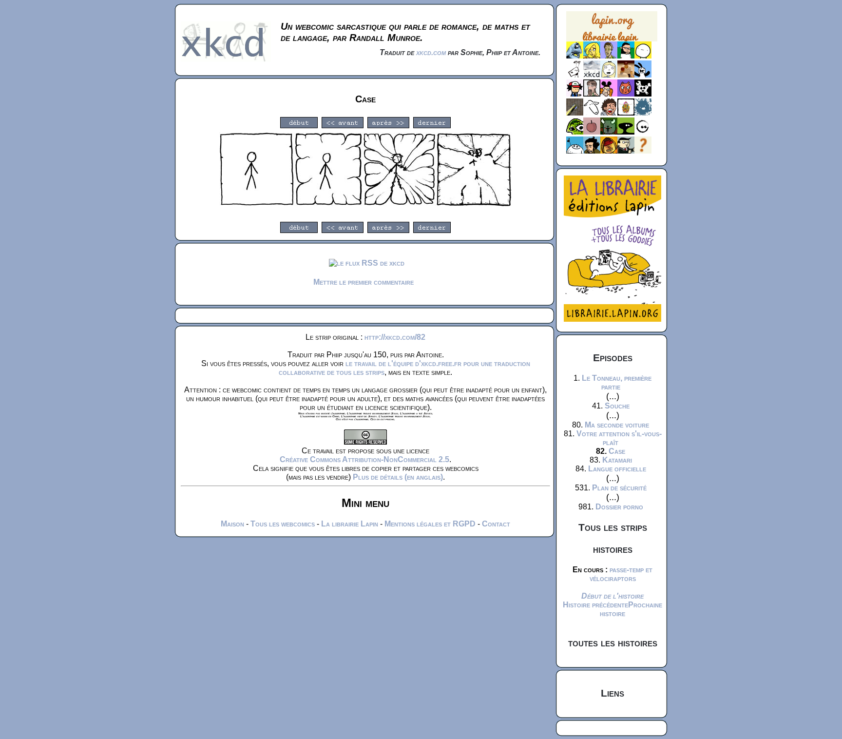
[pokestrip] (574, 94)
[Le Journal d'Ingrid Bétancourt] (608, 151)
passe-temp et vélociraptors (621, 574)
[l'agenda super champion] (574, 151)
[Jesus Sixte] (591, 94)
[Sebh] (625, 56)
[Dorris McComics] (625, 94)
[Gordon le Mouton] (591, 113)
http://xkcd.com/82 (394, 337)
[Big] (625, 75)
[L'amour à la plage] (625, 113)
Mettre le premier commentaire (363, 282)
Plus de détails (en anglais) (398, 477)
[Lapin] (574, 56)
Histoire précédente (595, 605)
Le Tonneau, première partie (616, 382)
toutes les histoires (612, 642)
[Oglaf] (591, 56)
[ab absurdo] (642, 56)
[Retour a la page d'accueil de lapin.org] (611, 29)
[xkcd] (591, 75)
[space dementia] (642, 94)
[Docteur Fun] (608, 94)
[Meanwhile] (642, 113)
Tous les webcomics (282, 524)
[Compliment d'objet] (591, 132)
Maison (232, 524)
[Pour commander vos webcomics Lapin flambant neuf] (611, 40)
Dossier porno (619, 507)
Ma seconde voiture (617, 425)
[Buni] (642, 75)
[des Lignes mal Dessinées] (608, 75)
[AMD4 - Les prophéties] (608, 132)
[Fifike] (574, 75)
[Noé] (574, 113)
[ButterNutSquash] (591, 151)
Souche (617, 406)
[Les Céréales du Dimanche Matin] (608, 56)
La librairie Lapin (349, 524)
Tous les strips (612, 527)
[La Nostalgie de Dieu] (642, 132)
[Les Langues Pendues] (574, 132)
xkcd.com (431, 52)
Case (617, 451)
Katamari (617, 460)
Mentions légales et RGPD (430, 524)
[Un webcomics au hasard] (642, 151)
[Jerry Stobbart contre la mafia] (625, 151)
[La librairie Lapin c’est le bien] (612, 319)
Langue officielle (617, 469)
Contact (496, 524)
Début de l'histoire (612, 596)
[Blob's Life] (625, 132)
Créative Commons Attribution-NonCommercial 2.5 (364, 459)
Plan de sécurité (619, 488)
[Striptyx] (608, 113)
